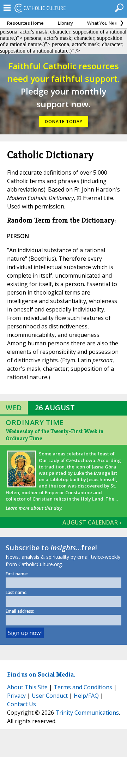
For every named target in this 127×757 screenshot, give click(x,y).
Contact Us (21, 704)
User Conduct (50, 696)
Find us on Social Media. (41, 674)
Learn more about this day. (34, 508)
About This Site (27, 687)
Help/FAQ (86, 696)
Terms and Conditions (83, 687)
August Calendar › (92, 522)
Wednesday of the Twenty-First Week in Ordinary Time (55, 435)
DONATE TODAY (64, 122)
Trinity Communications (87, 712)
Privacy (16, 696)
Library (65, 23)
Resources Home (25, 23)
